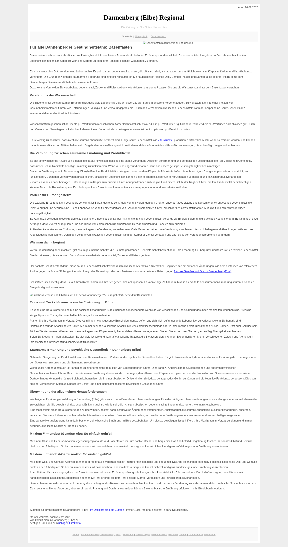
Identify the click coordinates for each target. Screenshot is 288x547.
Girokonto (128, 534)
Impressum (210, 534)
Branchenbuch (158, 36)
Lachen (182, 534)
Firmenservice (159, 534)
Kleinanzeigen (143, 534)
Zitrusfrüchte (165, 140)
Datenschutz (195, 534)
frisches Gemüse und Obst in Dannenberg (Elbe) (202, 271)
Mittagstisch (141, 36)
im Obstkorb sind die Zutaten (107, 509)
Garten (173, 534)
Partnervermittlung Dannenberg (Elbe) (101, 534)
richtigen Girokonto (69, 523)
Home (75, 534)
